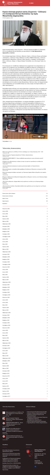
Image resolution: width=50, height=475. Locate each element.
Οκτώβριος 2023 (6, 292)
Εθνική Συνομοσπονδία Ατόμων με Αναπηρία (36, 421)
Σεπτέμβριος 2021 (6, 348)
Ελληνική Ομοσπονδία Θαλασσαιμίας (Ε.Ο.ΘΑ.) (37, 411)
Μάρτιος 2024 (5, 279)
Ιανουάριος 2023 (6, 315)
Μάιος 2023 (5, 305)
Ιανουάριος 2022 (6, 345)
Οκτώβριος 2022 (6, 322)
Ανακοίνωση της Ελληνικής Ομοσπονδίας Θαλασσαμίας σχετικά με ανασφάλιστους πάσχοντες (11, 455)
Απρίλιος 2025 (6, 246)
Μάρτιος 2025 (5, 249)
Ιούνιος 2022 (5, 332)
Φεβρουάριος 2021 (6, 358)
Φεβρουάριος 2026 (6, 223)
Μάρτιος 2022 (5, 340)
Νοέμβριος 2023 (6, 289)
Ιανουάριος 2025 (6, 254)
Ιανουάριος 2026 (6, 226)
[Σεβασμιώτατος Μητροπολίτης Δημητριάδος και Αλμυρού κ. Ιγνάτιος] (25, 33)
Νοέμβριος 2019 (6, 373)
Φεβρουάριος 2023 (6, 312)
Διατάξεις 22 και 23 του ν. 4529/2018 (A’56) (12, 463)
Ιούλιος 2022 (5, 330)
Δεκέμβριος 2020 (6, 360)
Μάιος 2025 (5, 244)
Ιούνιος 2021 (5, 350)
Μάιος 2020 (5, 363)
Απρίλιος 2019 (6, 386)
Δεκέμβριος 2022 (6, 317)
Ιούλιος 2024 (5, 269)
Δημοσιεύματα (6, 201)
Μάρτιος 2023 (5, 310)
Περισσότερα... (6, 469)
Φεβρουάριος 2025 (6, 251)
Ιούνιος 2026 (5, 213)
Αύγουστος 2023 (6, 297)
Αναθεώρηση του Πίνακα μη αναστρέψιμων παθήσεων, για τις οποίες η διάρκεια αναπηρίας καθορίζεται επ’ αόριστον (12, 460)
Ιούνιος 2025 (5, 241)
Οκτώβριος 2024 (6, 261)
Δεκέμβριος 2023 (6, 287)
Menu (31, 3)
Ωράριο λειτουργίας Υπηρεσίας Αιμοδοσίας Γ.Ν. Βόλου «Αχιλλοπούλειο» (18, 155)
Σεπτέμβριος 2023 (6, 294)
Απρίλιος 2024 (6, 277)
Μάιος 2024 (5, 274)
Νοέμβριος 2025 (6, 231)
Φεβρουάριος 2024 (6, 282)
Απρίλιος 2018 (6, 391)
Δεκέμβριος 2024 (6, 256)
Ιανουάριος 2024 (6, 284)
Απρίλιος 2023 (6, 307)
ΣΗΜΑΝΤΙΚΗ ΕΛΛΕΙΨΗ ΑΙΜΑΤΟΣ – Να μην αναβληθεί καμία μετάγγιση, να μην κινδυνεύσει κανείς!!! (23, 158)
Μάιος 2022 (5, 335)
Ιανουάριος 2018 (6, 393)
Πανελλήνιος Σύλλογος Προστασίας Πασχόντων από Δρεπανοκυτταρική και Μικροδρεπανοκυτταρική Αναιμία (37, 419)
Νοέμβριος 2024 (6, 259)
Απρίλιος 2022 (6, 338)
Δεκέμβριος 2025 (6, 229)
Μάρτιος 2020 (5, 368)
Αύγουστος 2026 (6, 208)
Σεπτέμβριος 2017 (6, 396)
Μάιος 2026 (5, 216)
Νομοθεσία (5, 203)
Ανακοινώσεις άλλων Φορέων (9, 193)
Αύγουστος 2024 (6, 267)
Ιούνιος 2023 (5, 302)
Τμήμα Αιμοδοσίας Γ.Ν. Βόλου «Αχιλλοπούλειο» (37, 422)
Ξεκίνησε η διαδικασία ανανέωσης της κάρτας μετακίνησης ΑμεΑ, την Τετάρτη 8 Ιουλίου (21, 166)
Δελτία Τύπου (5, 198)
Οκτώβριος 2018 (6, 388)
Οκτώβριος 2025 (6, 234)
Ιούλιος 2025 (5, 239)
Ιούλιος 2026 (5, 211)
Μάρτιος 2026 (5, 221)
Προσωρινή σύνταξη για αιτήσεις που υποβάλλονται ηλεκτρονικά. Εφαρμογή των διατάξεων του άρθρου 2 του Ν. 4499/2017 (12, 467)
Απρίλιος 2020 (6, 365)
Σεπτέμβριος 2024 (6, 264)
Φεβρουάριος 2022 (6, 343)
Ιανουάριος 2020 (6, 370)
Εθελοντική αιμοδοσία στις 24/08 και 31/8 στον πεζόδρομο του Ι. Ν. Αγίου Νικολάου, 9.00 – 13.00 (23, 151)
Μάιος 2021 (5, 353)
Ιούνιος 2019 (5, 381)
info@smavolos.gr (38, 462)
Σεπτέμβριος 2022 (6, 325)
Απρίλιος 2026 (6, 218)
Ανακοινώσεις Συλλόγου (8, 195)
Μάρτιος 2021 (5, 355)
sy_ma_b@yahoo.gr (39, 463)
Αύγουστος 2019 (6, 376)
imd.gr (10, 141)
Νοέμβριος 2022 (6, 320)
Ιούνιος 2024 (5, 272)
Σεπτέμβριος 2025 (6, 236)
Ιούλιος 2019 (5, 378)
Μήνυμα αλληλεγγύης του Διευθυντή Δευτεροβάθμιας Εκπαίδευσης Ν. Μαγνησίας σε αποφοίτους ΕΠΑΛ (24, 169)
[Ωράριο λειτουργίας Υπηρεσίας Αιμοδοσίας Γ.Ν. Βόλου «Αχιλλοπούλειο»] (4, 418)
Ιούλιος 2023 (5, 299)
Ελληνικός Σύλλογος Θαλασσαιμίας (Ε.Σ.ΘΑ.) (36, 413)
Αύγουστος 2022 (6, 327)
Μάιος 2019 (5, 383)
